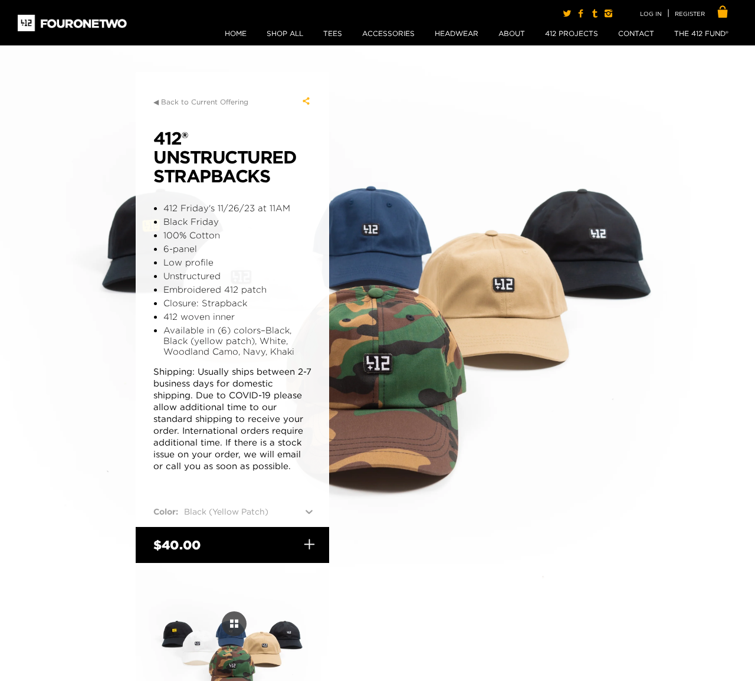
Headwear (456, 33)
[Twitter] (567, 13)
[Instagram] (608, 13)
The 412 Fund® (701, 33)
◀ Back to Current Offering (200, 101)
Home (236, 33)
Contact (636, 33)
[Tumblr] (594, 13)
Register (690, 13)
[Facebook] (580, 13)
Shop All (285, 33)
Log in (651, 13)
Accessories (388, 33)
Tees (332, 33)
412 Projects (571, 33)
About (511, 33)
